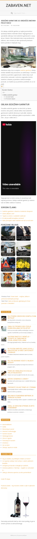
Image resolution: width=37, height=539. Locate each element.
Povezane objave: (10, 98)
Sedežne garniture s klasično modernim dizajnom (17, 211)
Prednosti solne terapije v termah (22, 387)
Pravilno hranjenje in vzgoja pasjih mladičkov (20, 372)
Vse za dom (16, 25)
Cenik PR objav (5, 479)
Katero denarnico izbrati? (18, 379)
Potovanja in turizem (8, 440)
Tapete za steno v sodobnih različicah (14, 216)
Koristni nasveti (7, 434)
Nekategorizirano (7, 436)
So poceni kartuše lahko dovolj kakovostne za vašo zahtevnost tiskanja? (20, 350)
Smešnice (5, 443)
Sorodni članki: (10, 97)
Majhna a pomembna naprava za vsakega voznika (20, 396)
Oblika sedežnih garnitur (10, 95)
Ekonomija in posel (8, 429)
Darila (4, 427)
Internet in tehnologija (9, 431)
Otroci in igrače (7, 438)
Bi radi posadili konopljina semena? (13, 218)
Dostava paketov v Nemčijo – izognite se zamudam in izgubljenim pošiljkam (19, 338)
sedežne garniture (25, 70)
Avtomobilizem (7, 424)
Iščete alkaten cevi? (8, 214)
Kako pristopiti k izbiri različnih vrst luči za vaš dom (17, 220)
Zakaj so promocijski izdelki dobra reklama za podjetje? (19, 327)
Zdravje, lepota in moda (9, 447)
